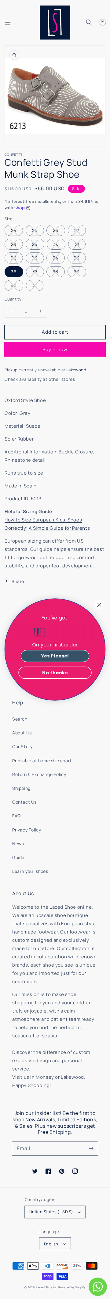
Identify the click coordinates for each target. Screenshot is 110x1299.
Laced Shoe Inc (47, 1287)
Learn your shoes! (31, 871)
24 (13, 230)
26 (56, 230)
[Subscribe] (91, 1148)
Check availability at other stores (40, 379)
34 (55, 258)
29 (35, 244)
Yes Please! (55, 656)
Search (20, 719)
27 (76, 230)
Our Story (22, 746)
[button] (7, 22)
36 (14, 272)
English (51, 1244)
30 (56, 244)
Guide (18, 857)
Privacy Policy (26, 830)
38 (55, 272)
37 (35, 272)
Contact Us (24, 802)
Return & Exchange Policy (39, 774)
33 (35, 258)
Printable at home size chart (42, 760)
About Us (22, 733)
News (18, 843)
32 (13, 258)
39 (77, 272)
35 (76, 258)
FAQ (16, 816)
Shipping (21, 788)
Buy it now (55, 349)
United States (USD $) (51, 1211)
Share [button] (18, 581)
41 (34, 285)
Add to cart (55, 332)
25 (35, 230)
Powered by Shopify (72, 1287)
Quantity (13, 299)
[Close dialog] (99, 604)
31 (77, 244)
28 (13, 244)
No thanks (55, 672)
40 (14, 285)
